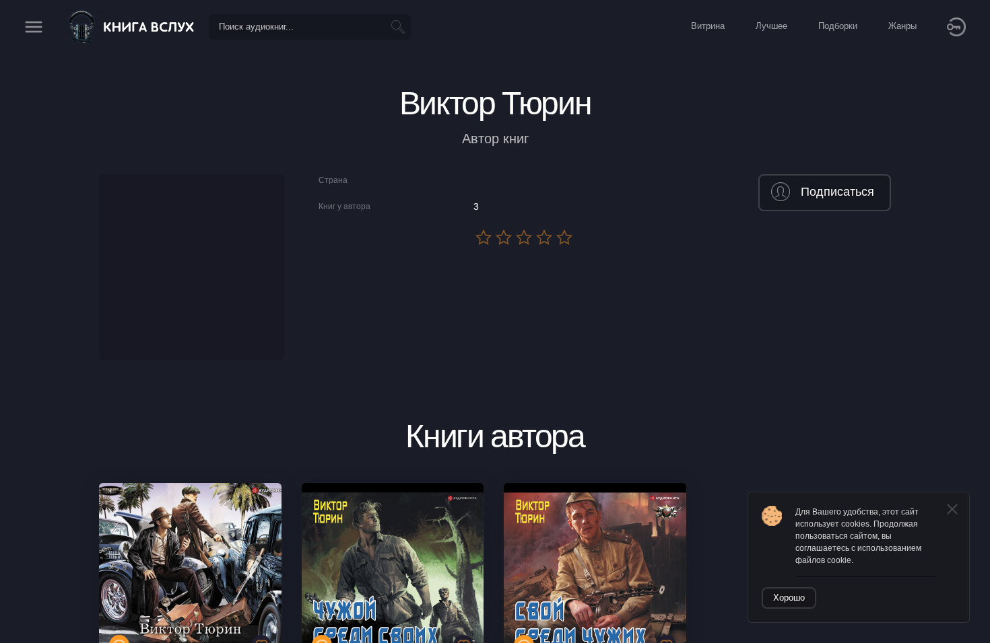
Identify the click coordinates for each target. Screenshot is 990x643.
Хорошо (789, 598)
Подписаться (837, 191)
